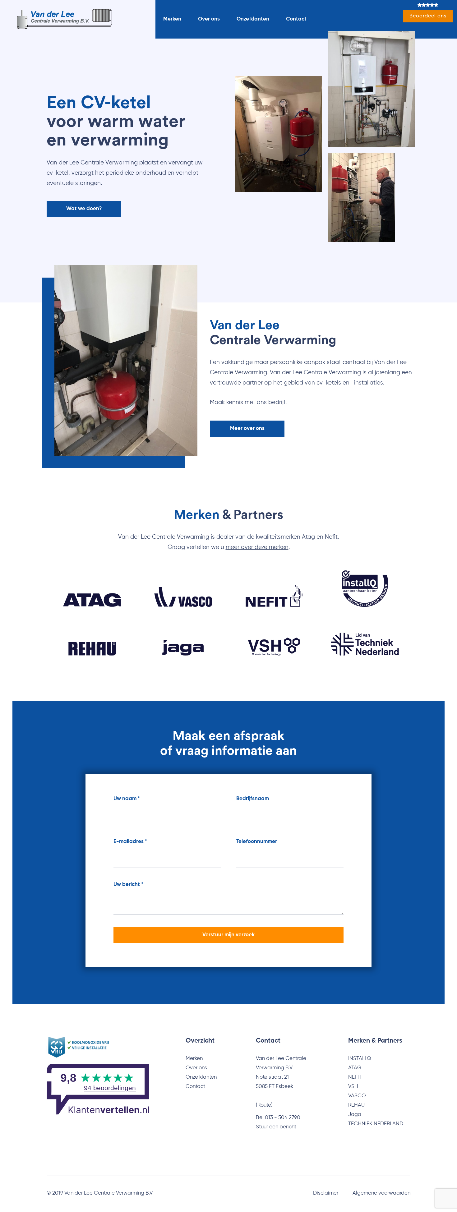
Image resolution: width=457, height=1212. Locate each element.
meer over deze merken (257, 547)
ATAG (354, 1068)
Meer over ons (247, 428)
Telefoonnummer (256, 841)
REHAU (356, 1105)
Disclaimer (325, 1193)
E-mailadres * (130, 841)
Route (264, 1105)
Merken (172, 19)
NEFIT (355, 1077)
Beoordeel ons (427, 16)
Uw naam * (126, 798)
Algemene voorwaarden (381, 1193)
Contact (296, 19)
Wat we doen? (84, 208)
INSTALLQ (359, 1058)
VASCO (357, 1096)
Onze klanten (253, 19)
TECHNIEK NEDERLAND (375, 1124)
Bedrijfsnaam (252, 798)
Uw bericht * (128, 884)
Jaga (354, 1114)
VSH (353, 1086)
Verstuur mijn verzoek (228, 935)
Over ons (209, 19)
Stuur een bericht (276, 1127)
